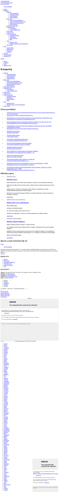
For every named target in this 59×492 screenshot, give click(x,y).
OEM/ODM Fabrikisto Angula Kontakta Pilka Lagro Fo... (21, 170)
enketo (8, 197)
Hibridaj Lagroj (13, 42)
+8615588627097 (5, 1)
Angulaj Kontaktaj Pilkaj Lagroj (17, 21)
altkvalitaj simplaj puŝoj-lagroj (14, 148)
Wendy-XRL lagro (5, 294)
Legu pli (3, 253)
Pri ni (5, 46)
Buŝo (11, 39)
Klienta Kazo (10, 49)
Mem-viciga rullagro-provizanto (14, 156)
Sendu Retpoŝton (5, 292)
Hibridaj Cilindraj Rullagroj (16, 221)
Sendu (2, 244)
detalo (11, 197)
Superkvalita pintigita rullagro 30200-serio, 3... (18, 160)
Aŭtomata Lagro (11, 27)
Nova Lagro (10, 45)
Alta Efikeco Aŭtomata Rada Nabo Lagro (17, 140)
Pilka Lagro (9, 19)
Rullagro (9, 12)
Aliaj (8, 41)
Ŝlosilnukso (12, 36)
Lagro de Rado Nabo (15, 30)
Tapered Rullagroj (14, 13)
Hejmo (5, 9)
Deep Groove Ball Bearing (16, 20)
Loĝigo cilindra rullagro (12, 136)
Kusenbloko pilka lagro (12, 25)
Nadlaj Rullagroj (14, 17)
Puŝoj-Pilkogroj (13, 24)
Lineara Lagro (10, 32)
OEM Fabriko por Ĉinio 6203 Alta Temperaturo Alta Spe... (21, 119)
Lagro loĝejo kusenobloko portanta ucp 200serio (18, 144)
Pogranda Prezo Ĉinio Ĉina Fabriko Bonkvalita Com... (20, 115)
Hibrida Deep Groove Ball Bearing (18, 202)
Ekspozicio (9, 50)
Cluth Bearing (13, 28)
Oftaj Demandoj (8, 54)
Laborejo (9, 52)
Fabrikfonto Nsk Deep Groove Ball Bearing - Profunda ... (21, 164)
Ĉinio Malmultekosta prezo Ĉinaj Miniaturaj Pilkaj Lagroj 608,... (22, 123)
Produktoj (6, 10)
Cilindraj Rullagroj (14, 14)
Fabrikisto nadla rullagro (13, 132)
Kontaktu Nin (7, 56)
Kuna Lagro (10, 31)
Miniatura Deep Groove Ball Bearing (19, 43)
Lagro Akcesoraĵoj (11, 34)
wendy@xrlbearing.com (6, 2)
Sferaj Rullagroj (14, 16)
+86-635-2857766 (9, 273)
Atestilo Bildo (10, 47)
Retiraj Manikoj (13, 38)
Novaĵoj (6, 53)
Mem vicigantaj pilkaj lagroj (16, 23)
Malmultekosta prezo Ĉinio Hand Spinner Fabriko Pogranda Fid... (23, 128)
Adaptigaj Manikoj (14, 35)
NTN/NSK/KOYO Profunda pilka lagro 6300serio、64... (21, 152)
